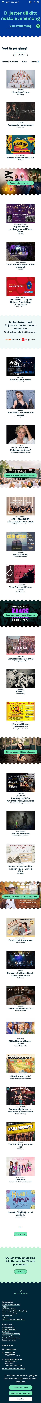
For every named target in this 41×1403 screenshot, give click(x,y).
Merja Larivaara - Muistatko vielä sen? (20, 449)
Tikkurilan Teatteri (20, 1217)
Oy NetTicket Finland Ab (13, 1359)
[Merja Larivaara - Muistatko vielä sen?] (20, 434)
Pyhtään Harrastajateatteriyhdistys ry (20, 1078)
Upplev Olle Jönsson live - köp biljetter (20, 896)
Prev (4, 61)
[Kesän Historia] (20, 541)
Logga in (5, 1307)
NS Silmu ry (20, 1149)
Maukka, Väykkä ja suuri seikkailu (20, 1213)
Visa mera (20, 1234)
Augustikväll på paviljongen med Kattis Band (20, 229)
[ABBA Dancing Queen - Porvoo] (20, 1028)
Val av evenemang (8, 1309)
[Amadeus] (20, 1166)
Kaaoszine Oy (20, 381)
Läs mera (20, 1272)
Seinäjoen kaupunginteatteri (20, 835)
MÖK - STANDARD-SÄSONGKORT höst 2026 (20, 520)
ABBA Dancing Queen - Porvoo (21, 1042)
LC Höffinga (20, 94)
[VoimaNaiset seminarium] (20, 646)
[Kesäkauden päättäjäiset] (20, 112)
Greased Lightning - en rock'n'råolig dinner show (20, 1110)
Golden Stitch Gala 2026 (20, 1008)
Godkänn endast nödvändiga (20, 1393)
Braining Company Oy (20, 661)
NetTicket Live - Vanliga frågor (13, 1319)
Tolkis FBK (20, 234)
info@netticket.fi (10, 1349)
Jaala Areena (20, 127)
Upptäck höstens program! (20, 183)
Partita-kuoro (20, 873)
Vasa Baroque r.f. (20, 592)
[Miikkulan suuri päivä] (20, 1063)
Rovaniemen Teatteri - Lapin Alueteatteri (20, 1181)
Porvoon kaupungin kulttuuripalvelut (20, 452)
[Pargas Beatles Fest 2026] (20, 145)
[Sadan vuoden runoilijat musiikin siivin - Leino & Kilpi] (20, 853)
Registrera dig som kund (11, 1304)
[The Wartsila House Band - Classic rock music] (20, 960)
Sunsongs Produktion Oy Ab (20, 729)
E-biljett (5, 1317)
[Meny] (3, 2)
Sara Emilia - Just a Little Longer (21, 413)
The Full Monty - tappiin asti (20, 1145)
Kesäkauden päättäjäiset (20, 125)
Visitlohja (20, 269)
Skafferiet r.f (20, 977)
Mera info (20, 1399)
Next (38, 61)
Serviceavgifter (8, 1336)
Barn (24, 61)
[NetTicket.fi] (21, 1294)
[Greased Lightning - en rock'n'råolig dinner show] (20, 1096)
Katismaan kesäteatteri (20, 556)
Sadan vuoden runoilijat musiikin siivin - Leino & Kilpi (20, 869)
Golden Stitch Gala (20, 1010)
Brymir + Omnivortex (20, 379)
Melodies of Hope (20, 92)
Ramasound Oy (20, 693)
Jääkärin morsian (20, 833)
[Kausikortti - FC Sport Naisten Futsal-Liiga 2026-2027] (20, 287)
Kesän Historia (20, 554)
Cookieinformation (9, 1340)
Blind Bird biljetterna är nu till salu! (20, 475)
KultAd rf (20, 159)
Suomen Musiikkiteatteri (20, 1045)
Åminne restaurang (20, 1113)
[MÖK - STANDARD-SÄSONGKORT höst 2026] (20, 506)
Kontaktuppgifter (8, 1327)
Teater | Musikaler (10, 61)
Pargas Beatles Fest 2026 (20, 157)
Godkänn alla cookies (20, 1387)
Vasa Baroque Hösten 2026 (20, 588)
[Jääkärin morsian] (20, 820)
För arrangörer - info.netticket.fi (13, 1368)
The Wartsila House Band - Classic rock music (20, 974)
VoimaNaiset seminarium (20, 659)
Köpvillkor (5, 1331)
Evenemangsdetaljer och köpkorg (14, 1311)
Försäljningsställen (9, 1329)
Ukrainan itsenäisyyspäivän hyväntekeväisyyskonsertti (20, 798)
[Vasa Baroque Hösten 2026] (20, 574)
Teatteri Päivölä (20, 942)
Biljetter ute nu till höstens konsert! (20, 752)
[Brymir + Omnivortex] (20, 367)
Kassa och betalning (9, 1313)
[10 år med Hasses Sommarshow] (20, 711)
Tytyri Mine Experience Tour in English (20, 265)
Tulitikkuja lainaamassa (21, 940)
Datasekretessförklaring (11, 1333)
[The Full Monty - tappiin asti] (20, 1131)
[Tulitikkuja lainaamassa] (20, 927)
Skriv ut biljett (7, 1315)
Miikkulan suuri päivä (20, 1076)
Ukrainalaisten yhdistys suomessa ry (20, 803)
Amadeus (20, 1179)
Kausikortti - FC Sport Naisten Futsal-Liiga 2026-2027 (21, 302)
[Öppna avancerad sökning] (38, 26)
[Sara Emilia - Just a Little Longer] (20, 399)
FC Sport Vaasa (20, 307)
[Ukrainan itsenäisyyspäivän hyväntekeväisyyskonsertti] (20, 783)
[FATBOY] (20, 678)
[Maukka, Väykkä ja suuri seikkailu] (20, 1199)
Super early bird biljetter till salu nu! (20, 615)
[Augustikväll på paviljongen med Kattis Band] (20, 214)
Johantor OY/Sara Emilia (21, 417)
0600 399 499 (10, 1353)
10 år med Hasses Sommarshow (20, 725)
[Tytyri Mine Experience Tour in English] (20, 251)
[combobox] (20, 26)
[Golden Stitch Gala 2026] (20, 995)
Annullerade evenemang (11, 1338)
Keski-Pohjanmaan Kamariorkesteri (20, 524)
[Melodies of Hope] (20, 79)
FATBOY (20, 691)
